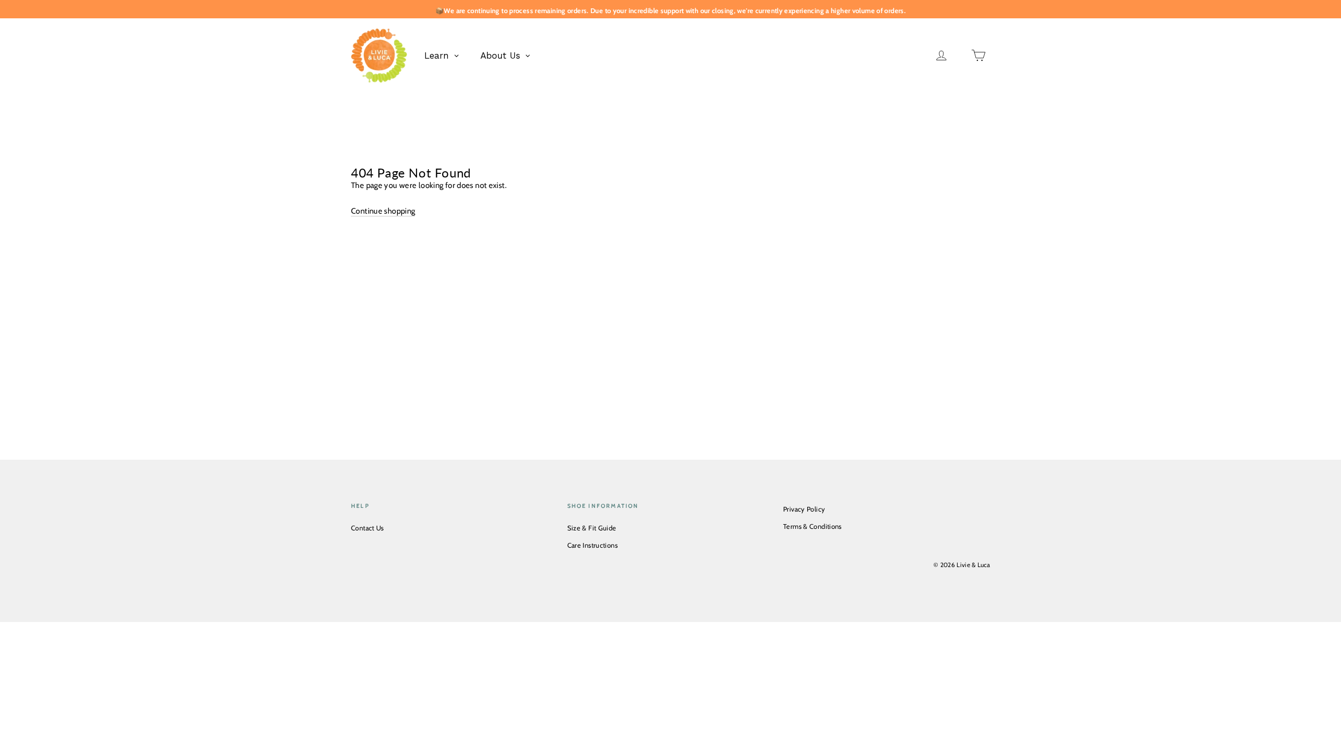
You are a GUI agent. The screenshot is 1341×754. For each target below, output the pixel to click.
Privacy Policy (804, 509)
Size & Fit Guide (592, 528)
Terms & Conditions (812, 526)
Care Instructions (592, 545)
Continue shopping (383, 211)
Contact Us (367, 528)
